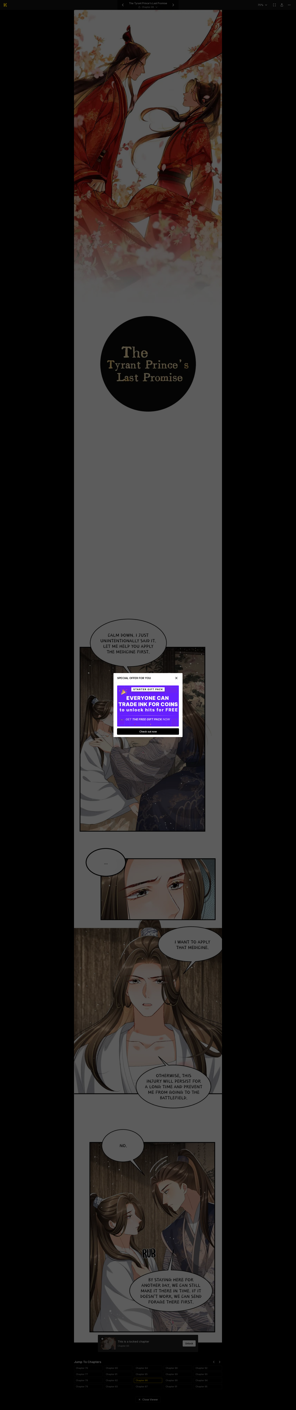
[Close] (176, 677)
